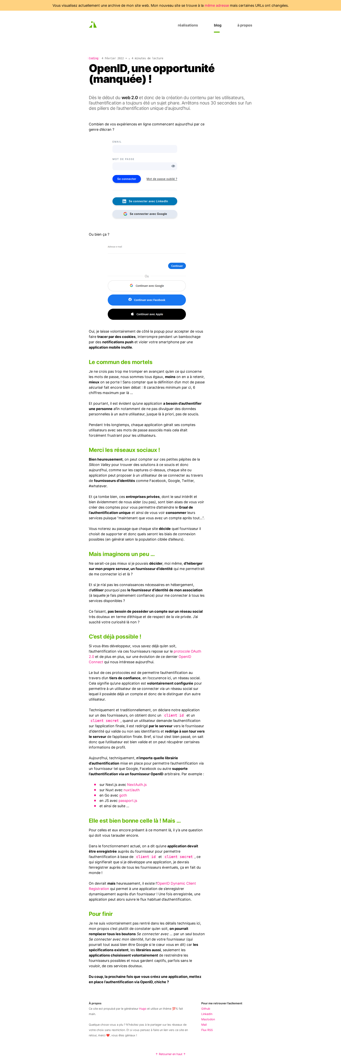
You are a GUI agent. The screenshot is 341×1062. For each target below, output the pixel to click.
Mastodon (208, 1019)
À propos (244, 25)
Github (205, 1008)
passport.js (128, 801)
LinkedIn (206, 1014)
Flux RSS (207, 1030)
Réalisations (188, 25)
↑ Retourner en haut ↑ (170, 1054)
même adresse (217, 5)
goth (123, 795)
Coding (93, 58)
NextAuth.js (137, 785)
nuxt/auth (132, 790)
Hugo (142, 1008)
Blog (217, 25)
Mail (204, 1024)
